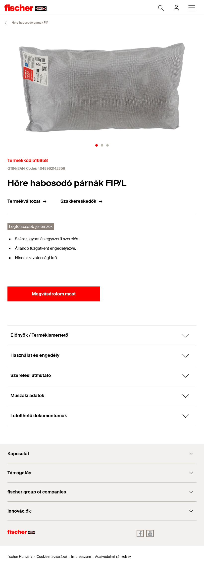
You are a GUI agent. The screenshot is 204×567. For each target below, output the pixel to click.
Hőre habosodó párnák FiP (29, 23)
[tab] (96, 145)
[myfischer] (176, 7)
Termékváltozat (23, 201)
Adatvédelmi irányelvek (113, 556)
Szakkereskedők (78, 201)
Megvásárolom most (54, 294)
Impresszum (81, 556)
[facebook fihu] (140, 533)
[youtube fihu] (150, 533)
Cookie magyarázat (52, 556)
